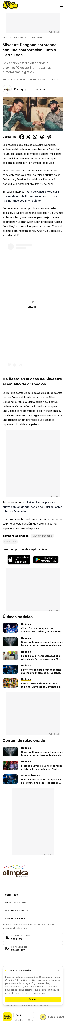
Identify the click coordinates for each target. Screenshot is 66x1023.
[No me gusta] (32, 1020)
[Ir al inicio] (10, 5)
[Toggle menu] (61, 5)
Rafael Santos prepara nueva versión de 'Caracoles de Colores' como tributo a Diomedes (32, 507)
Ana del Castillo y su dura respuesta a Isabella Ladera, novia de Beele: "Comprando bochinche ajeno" (31, 196)
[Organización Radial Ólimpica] (33, 871)
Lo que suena (35, 37)
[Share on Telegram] (49, 136)
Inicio (5, 37)
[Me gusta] (29, 1020)
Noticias (26, 624)
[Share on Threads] (42, 136)
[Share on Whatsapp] (35, 136)
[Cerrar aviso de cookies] (59, 971)
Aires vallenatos (30, 775)
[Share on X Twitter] (28, 137)
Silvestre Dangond (42, 535)
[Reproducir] (43, 1017)
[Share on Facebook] (21, 136)
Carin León (10, 541)
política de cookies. (35, 993)
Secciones (17, 37)
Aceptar (33, 999)
